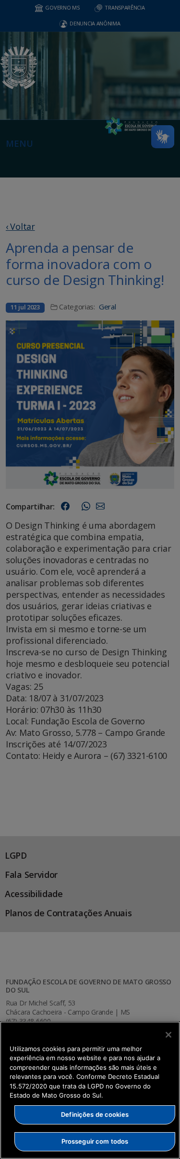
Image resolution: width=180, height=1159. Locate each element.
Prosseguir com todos (95, 1141)
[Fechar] (168, 1034)
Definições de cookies (95, 1114)
